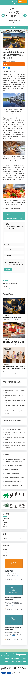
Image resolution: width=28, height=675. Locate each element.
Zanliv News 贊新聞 (14, 12)
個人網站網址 (7, 255)
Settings (14, 672)
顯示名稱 (6, 244)
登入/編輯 (14, 661)
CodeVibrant (22, 655)
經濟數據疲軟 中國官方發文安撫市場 (13, 429)
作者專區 (5, 550)
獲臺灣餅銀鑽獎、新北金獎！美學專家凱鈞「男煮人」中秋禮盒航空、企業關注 (14, 369)
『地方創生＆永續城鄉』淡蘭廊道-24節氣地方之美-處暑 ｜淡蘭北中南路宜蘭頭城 (15, 460)
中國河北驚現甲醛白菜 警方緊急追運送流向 (15, 442)
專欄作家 (24, 665)
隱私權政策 (7, 661)
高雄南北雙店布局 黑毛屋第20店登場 (13, 342)
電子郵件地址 (8, 250)
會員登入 (5, 552)
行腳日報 (14, 61)
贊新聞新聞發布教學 (15, 665)
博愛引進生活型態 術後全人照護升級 (13, 481)
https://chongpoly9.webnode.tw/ (11, 288)
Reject (9, 672)
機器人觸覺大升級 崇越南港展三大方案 (13, 485)
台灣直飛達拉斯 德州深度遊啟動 (12, 473)
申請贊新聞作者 (22, 661)
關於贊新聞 (23, 658)
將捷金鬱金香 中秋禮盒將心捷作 (12, 318)
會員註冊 (5, 555)
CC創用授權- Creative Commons (11, 658)
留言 (5, 231)
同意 (4, 672)
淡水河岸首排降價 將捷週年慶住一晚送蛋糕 (14, 477)
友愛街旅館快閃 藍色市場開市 (11, 469)
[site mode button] (21, 15)
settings (3, 668)
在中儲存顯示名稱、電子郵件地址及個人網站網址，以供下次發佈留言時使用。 (14, 264)
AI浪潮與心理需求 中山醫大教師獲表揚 (13, 465)
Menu (13, 27)
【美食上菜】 (7, 49)
